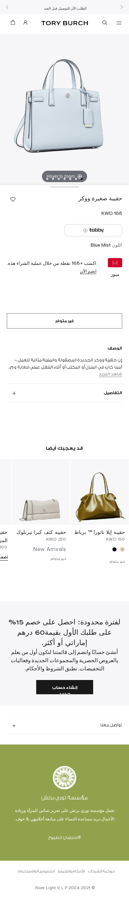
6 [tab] (53, 179)
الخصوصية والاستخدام (36, 871)
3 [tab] (70, 179)
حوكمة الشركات (101, 871)
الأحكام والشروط (71, 871)
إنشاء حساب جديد (64, 689)
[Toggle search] (105, 24)
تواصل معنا (111, 724)
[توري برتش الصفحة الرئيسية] (64, 23)
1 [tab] (82, 179)
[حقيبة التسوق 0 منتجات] (13, 24)
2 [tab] (76, 179)
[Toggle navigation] (119, 22)
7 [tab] (47, 179)
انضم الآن (88, 271)
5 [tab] (59, 179)
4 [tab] (64, 179)
